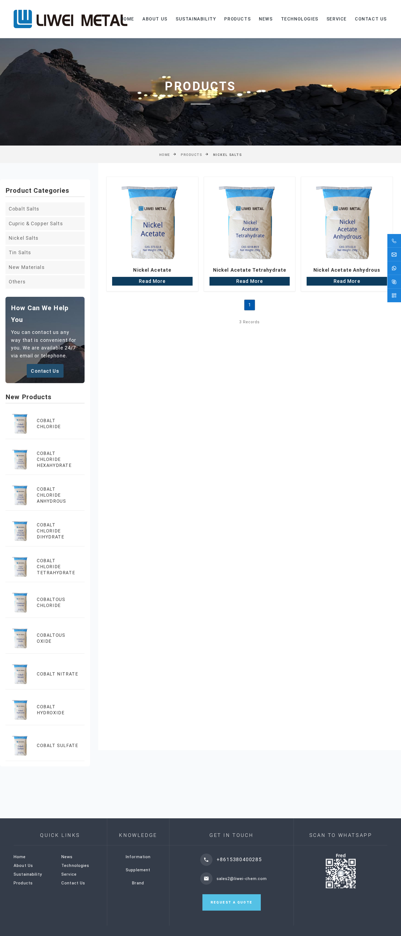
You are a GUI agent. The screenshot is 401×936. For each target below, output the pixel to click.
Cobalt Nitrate (57, 674)
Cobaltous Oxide (51, 638)
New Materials (27, 267)
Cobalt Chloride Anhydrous (51, 495)
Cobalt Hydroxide (50, 709)
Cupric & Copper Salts (36, 223)
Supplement (138, 869)
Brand (138, 883)
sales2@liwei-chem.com (242, 878)
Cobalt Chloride (49, 423)
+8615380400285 (239, 859)
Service (337, 19)
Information (138, 856)
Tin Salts (20, 252)
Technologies (299, 19)
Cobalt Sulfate (57, 745)
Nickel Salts (24, 238)
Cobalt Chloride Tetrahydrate (56, 567)
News (266, 19)
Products (237, 19)
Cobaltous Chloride (51, 602)
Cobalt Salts (24, 209)
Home (127, 19)
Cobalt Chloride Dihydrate (50, 531)
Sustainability (196, 19)
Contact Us (371, 19)
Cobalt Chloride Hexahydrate (54, 459)
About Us (154, 19)
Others (17, 282)
